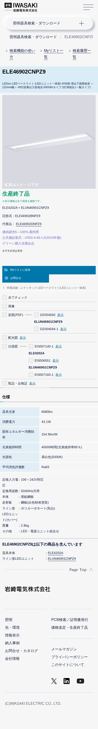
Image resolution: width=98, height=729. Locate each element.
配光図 (13, 337)
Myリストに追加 (20, 269)
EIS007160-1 (44, 374)
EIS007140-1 (44, 346)
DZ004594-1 (49, 329)
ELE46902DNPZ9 (28, 224)
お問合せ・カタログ (21, 651)
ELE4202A (55, 553)
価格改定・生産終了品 (69, 627)
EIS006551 (43, 360)
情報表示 (12, 635)
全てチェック (17, 297)
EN (52, 5)
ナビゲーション (44, 23)
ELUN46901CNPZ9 (62, 558)
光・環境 (12, 627)
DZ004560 (47, 315)
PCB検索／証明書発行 (69, 620)
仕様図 (13, 346)
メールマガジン (64, 649)
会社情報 (12, 658)
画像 (11, 306)
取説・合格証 (17, 383)
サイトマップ (88, 7)
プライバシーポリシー (69, 657)
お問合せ (15, 278)
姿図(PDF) (15, 315)
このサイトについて (67, 665)
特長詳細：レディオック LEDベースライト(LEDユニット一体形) (46, 287)
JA (46, 5)
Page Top (78, 569)
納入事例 (12, 643)
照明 (8, 620)
